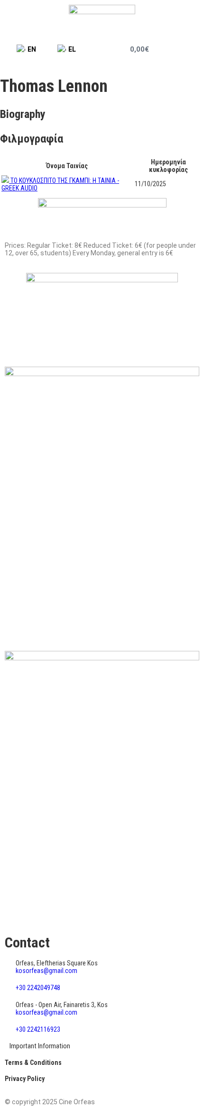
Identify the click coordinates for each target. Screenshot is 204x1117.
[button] (188, 49)
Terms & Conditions (33, 1062)
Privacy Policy (25, 1078)
